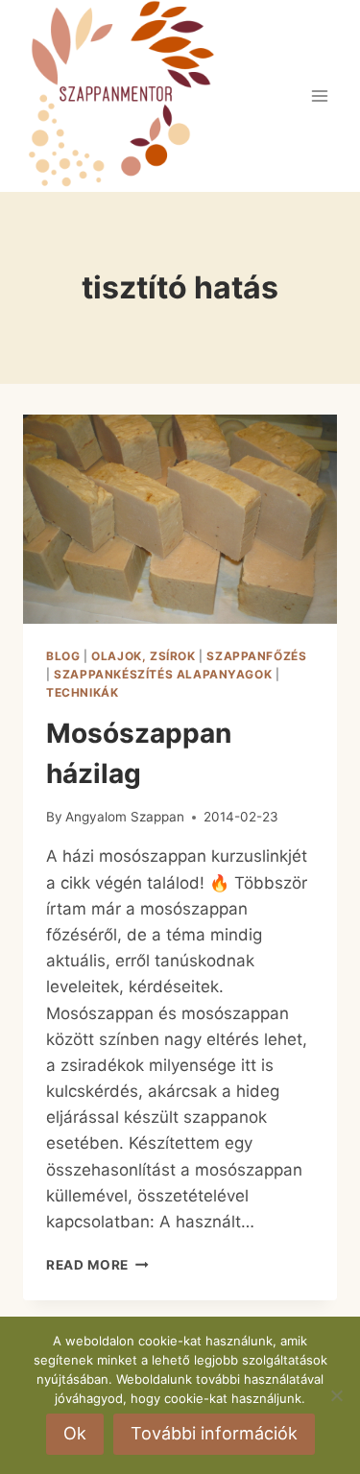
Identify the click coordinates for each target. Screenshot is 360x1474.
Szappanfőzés (256, 656)
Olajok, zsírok (143, 656)
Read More (97, 1264)
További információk (214, 1433)
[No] (336, 1395)
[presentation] (180, 519)
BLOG (63, 656)
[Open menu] (319, 95)
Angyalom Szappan (124, 816)
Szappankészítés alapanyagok (163, 674)
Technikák (82, 692)
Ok (74, 1433)
